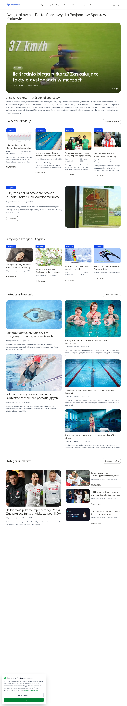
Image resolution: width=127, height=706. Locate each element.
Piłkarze (74, 5)
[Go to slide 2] (114, 88)
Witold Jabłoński (18, 85)
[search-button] (114, 5)
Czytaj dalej (12, 219)
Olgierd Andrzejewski (13, 271)
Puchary (82, 5)
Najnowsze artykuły (47, 5)
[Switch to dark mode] (119, 5)
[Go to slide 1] (113, 88)
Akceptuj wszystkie (24, 700)
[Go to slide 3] (117, 89)
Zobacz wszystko (112, 122)
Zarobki (89, 5)
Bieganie (58, 5)
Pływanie (67, 5)
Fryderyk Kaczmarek (42, 159)
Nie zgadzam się (23, 695)
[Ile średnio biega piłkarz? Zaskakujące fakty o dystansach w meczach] (63, 58)
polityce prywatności (31, 690)
